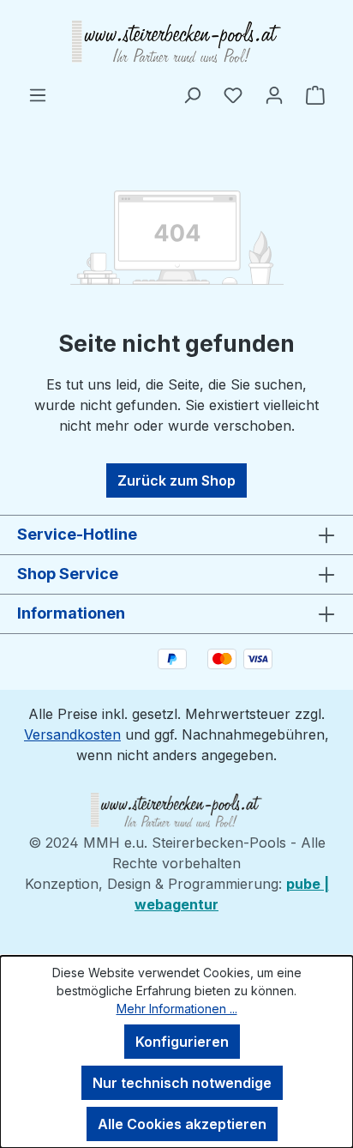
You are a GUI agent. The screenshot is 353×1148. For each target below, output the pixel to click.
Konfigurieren (182, 1041)
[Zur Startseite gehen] (176, 42)
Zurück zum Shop (176, 480)
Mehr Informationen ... (177, 1008)
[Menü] (37, 94)
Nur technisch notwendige (182, 1082)
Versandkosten (72, 734)
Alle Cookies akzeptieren (182, 1124)
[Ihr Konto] (274, 94)
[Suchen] (191, 94)
